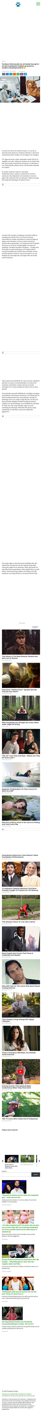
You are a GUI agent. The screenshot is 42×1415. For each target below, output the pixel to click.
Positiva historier (6, 1205)
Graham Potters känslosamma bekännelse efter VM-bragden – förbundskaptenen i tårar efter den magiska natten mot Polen (20, 1262)
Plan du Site (31, 1396)
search (36, 1174)
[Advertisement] (21, 34)
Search (4, 1171)
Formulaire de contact (8, 1396)
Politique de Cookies (25, 1394)
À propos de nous (21, 1396)
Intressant (22, 71)
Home (3, 61)
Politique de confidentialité (10, 1394)
